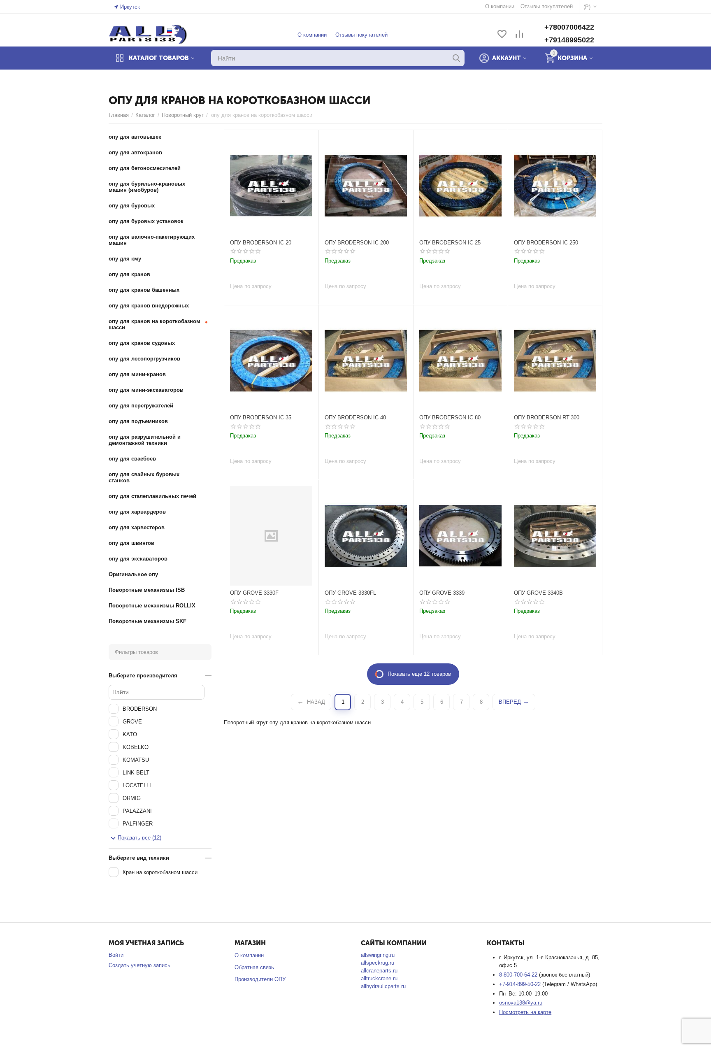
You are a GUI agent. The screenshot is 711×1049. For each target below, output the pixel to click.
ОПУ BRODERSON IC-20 (260, 243)
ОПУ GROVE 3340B (538, 593)
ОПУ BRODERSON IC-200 (357, 243)
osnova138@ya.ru (520, 1003)
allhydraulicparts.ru (383, 986)
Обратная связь (254, 967)
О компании (312, 35)
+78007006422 (569, 27)
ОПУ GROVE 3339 (442, 593)
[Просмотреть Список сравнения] (519, 35)
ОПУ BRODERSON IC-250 (546, 243)
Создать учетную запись (139, 965)
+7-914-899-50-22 (520, 984)
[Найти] (456, 58)
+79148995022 (569, 40)
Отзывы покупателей (361, 35)
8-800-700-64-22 (519, 975)
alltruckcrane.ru (379, 978)
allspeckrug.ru (377, 963)
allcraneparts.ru (379, 971)
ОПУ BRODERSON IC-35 (260, 417)
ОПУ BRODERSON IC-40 (355, 417)
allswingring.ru (378, 955)
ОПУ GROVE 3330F (254, 593)
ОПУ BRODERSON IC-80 (450, 417)
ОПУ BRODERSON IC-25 (450, 243)
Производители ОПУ (260, 979)
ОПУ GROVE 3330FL (350, 593)
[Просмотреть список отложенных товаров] (502, 35)
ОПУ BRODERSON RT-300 (546, 417)
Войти (116, 955)
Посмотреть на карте (525, 1012)
